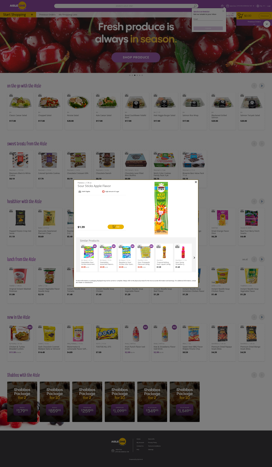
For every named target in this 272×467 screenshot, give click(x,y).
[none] (89, 258)
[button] (161, 208)
